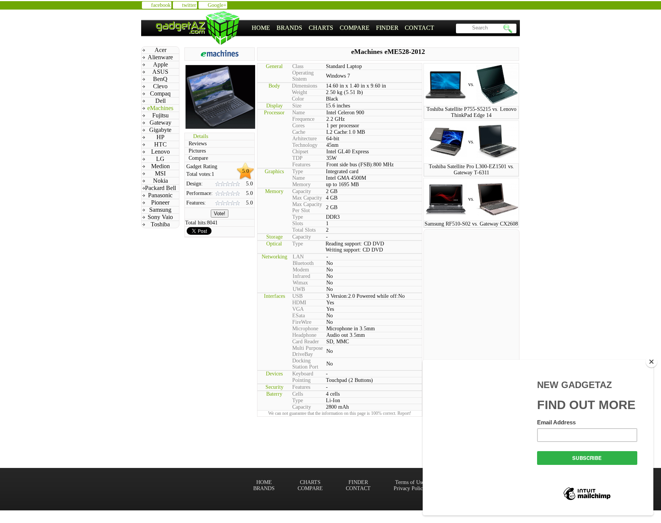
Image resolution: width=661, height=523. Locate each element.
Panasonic (160, 195)
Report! (404, 413)
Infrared (301, 276)
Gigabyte (160, 130)
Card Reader (305, 341)
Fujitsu (160, 115)
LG (160, 159)
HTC (160, 144)
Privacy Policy (409, 488)
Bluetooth (303, 263)
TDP (297, 158)
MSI (160, 173)
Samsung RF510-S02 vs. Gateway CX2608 (471, 224)
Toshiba (160, 224)
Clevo (160, 86)
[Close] (651, 361)
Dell (160, 100)
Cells (297, 394)
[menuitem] (261, 28)
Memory (301, 184)
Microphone (305, 328)
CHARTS (321, 27)
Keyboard (302, 374)
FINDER (387, 27)
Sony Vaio (160, 217)
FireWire (301, 322)
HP (160, 137)
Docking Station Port (305, 364)
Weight (299, 92)
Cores (298, 125)
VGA (298, 309)
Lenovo (160, 151)
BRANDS (289, 27)
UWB (299, 289)
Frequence (303, 119)
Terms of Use (409, 482)
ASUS (160, 71)
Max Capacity (307, 198)
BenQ (160, 79)
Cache (298, 132)
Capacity (301, 191)
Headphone (304, 335)
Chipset (300, 151)
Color (298, 99)
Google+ (217, 5)
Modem (301, 270)
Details (200, 136)
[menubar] (343, 28)
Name (298, 112)
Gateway (160, 122)
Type (297, 171)
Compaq (160, 93)
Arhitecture (304, 138)
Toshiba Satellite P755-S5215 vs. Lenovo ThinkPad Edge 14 (471, 112)
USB (297, 296)
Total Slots (304, 230)
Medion (160, 166)
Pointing (301, 380)
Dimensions (304, 86)
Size (296, 106)
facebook (161, 5)
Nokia (160, 180)
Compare (198, 158)
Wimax (300, 283)
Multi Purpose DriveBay (307, 351)
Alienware (160, 57)
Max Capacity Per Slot (307, 207)
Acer (160, 50)
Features (301, 164)
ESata (298, 315)
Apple (160, 64)
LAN (298, 257)
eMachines (160, 108)
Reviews (198, 143)
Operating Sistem (303, 76)
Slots (297, 223)
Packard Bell (160, 188)
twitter (189, 5)
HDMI (299, 302)
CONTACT (419, 27)
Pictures (197, 151)
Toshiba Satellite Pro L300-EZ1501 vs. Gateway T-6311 (471, 169)
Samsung (160, 209)
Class (297, 66)
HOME (261, 27)
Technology (304, 145)
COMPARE (355, 27)
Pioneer (160, 202)
